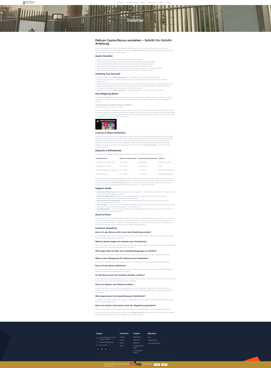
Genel (139, 16)
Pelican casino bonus (119, 77)
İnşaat (136, 2)
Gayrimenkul (151, 2)
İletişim (169, 2)
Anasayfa (120, 2)
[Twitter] (98, 349)
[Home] (28, 2)
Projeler (160, 2)
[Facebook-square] (101, 349)
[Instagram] (109, 349)
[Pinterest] (105, 349)
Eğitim (143, 2)
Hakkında (129, 2)
